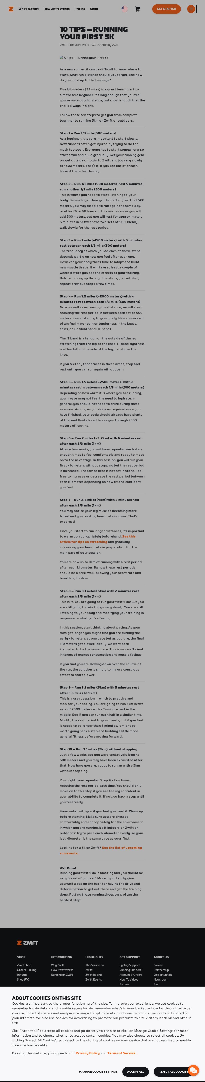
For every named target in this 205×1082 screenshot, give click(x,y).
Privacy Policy (88, 1053)
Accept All (135, 1071)
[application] (193, 1070)
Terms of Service (122, 1053)
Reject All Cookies (173, 1071)
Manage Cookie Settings (98, 1072)
